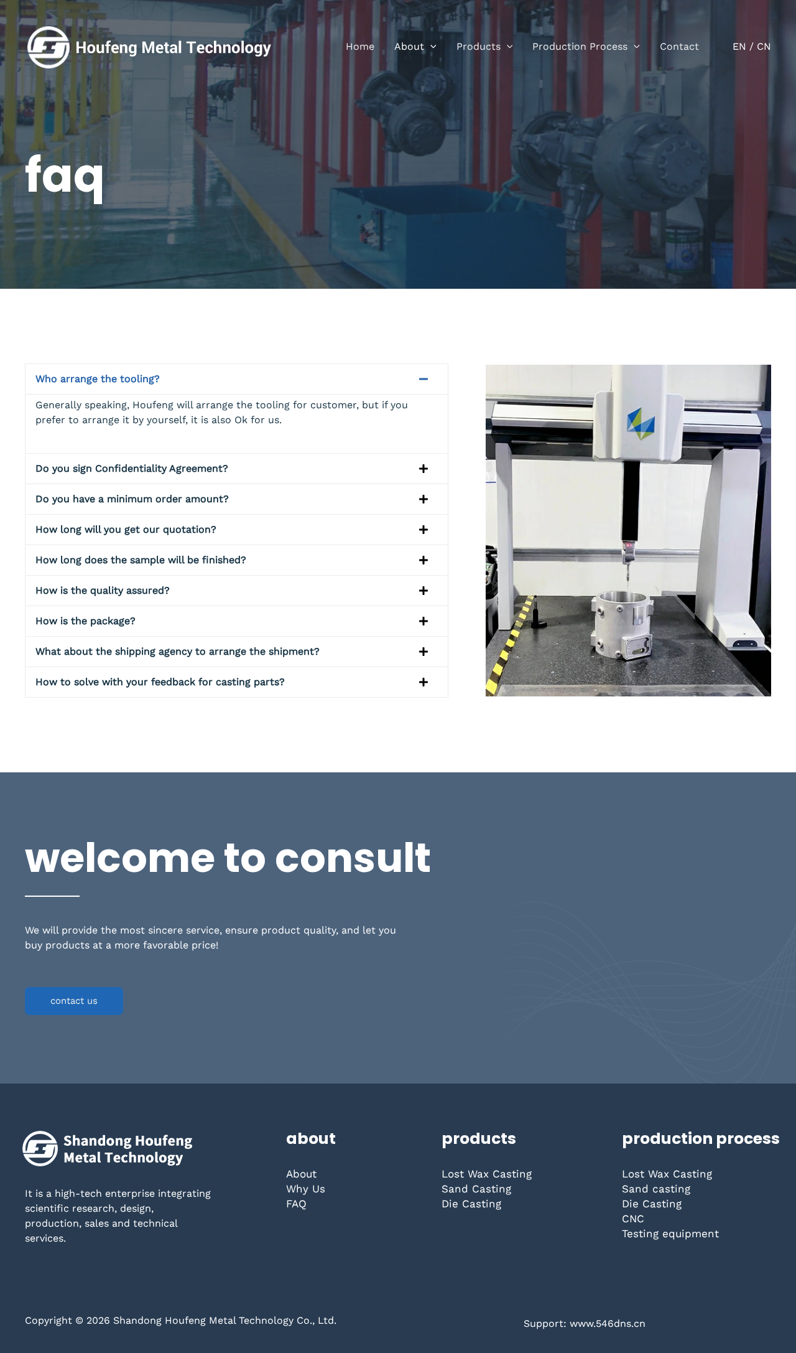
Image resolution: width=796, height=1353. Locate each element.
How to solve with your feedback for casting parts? (160, 682)
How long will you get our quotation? (125, 529)
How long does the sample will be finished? (140, 560)
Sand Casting (476, 1188)
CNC (633, 1218)
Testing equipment (670, 1233)
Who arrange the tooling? (97, 379)
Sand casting (656, 1188)
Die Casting (471, 1203)
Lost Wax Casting (487, 1174)
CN (764, 46)
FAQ (296, 1203)
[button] (430, 46)
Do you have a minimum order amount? (132, 499)
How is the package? (85, 621)
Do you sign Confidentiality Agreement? (131, 468)
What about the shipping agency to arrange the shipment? (177, 651)
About (301, 1174)
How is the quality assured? (102, 590)
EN (739, 46)
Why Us (305, 1188)
